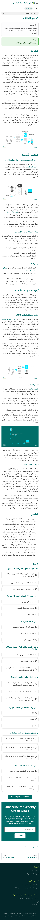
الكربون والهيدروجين (28, 602)
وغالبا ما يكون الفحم (32, 167)
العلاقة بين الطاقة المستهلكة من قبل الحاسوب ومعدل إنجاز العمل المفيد (20, 699)
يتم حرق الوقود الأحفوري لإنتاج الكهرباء (23, 589)
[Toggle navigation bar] (37, 2)
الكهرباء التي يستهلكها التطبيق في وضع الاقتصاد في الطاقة (20, 787)
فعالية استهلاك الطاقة (8, 319)
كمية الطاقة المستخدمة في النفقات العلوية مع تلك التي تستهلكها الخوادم (20, 669)
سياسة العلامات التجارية (31, 885)
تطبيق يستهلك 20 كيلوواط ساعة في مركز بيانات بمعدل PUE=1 (20, 739)
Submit (20, 835)
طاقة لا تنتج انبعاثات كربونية (26, 633)
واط (33, 713)
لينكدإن (36, 905)
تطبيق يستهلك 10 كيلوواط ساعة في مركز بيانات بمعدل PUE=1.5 (20, 757)
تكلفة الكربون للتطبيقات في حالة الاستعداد (21, 771)
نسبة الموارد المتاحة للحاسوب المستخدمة (22, 691)
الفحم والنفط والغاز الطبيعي (26, 608)
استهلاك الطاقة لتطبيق (28, 661)
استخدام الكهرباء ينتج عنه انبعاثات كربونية (22, 583)
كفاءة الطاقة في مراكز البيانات (25, 655)
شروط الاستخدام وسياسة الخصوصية (27, 888)
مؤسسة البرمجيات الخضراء (30, 899)
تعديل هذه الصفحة (30, 847)
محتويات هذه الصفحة (30, 13)
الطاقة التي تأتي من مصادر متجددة (24, 627)
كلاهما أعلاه (31, 614)
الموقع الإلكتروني (33, 874)
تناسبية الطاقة (34, 389)
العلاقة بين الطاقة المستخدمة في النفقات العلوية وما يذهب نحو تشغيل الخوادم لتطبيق (20, 684)
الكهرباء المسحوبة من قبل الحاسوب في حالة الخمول (21, 778)
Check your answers (20, 797)
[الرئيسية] (37, 8)
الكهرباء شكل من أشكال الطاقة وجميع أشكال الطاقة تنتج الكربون (21, 575)
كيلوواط (32, 719)
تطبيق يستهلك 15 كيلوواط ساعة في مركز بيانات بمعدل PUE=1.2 (20, 748)
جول (33, 726)
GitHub (36, 871)
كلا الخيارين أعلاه (29, 640)
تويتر (37, 902)
